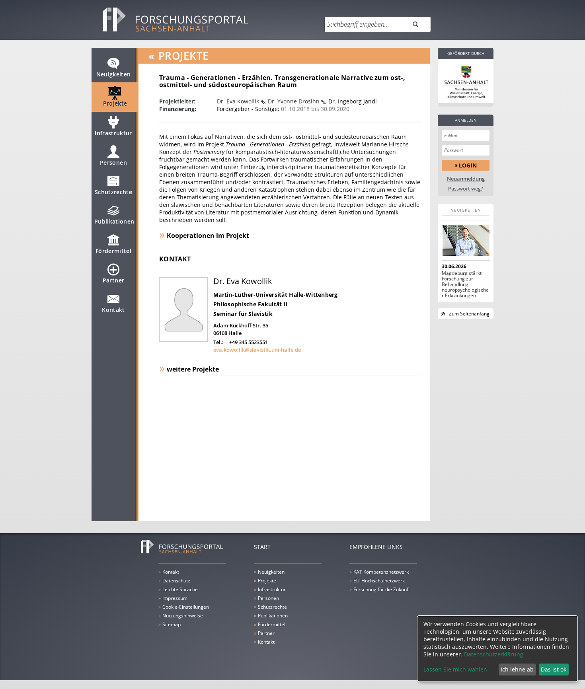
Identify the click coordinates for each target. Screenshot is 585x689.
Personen (113, 162)
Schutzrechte (113, 192)
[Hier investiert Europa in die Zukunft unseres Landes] (465, 81)
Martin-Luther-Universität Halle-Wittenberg (275, 294)
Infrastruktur (113, 133)
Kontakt (113, 309)
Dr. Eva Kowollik (239, 101)
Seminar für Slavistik (243, 313)
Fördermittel (113, 251)
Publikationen (114, 221)
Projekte (115, 103)
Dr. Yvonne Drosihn (294, 101)
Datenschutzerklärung (493, 654)
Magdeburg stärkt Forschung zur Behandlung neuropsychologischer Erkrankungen (465, 284)
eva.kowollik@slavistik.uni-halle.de (257, 349)
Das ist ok (553, 669)
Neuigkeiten (113, 74)
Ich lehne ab (517, 669)
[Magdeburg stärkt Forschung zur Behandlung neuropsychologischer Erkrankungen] (465, 240)
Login (468, 165)
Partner (113, 280)
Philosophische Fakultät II (250, 304)
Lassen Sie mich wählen (455, 669)
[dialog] (497, 648)
